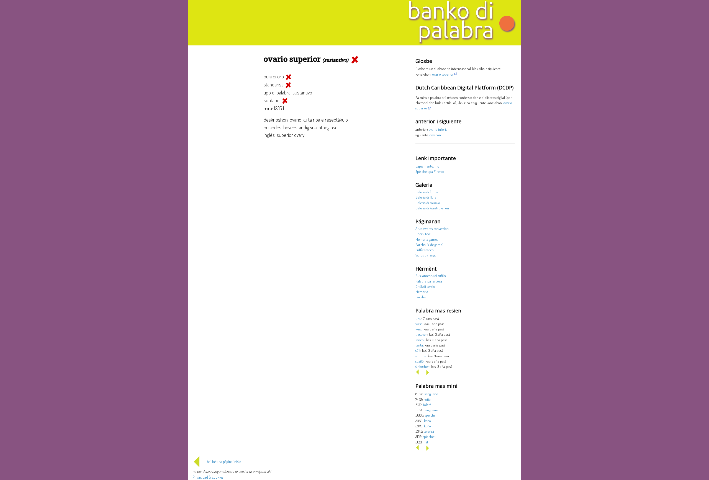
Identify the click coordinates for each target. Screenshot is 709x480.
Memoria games (426, 239)
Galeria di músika (427, 202)
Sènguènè (431, 409)
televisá (429, 431)
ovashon (435, 134)
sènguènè (431, 393)
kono (427, 420)
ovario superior (443, 74)
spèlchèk (429, 436)
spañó (419, 361)
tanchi (420, 339)
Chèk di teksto (425, 286)
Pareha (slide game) (429, 244)
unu (418, 318)
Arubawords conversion (432, 228)
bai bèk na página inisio (224, 461)
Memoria (421, 291)
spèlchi (430, 415)
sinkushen (422, 366)
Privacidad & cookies (207, 477)
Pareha (420, 296)
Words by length (426, 255)
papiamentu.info (427, 166)
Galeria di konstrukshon (432, 208)
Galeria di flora (425, 197)
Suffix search (424, 249)
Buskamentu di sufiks (430, 275)
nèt (425, 442)
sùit (417, 350)
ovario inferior (439, 129)
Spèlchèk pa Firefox (429, 171)
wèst (418, 323)
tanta (419, 345)
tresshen (421, 334)
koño (427, 399)
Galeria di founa (426, 191)
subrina (420, 355)
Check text (422, 233)
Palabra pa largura (428, 281)
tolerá (427, 404)
